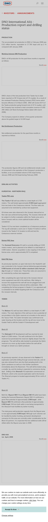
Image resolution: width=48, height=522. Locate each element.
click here (32, 500)
